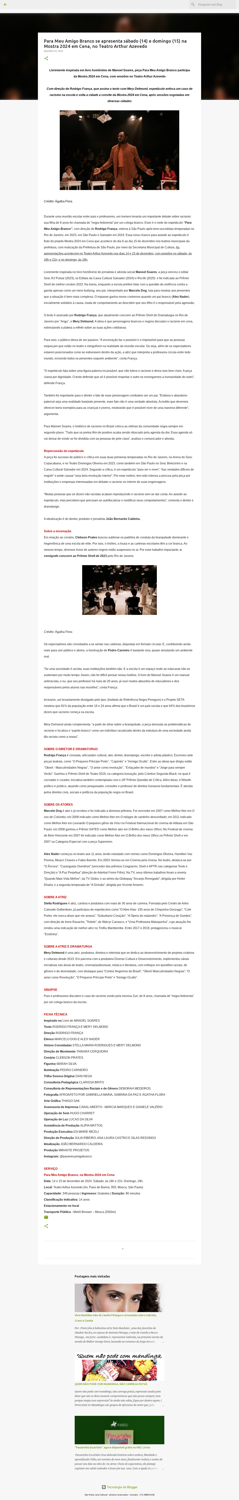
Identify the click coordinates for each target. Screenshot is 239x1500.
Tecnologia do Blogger (122, 1487)
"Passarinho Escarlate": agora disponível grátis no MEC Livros (112, 1447)
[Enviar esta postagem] (46, 1218)
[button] (46, 58)
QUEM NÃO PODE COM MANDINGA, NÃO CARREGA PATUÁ (111, 1384)
